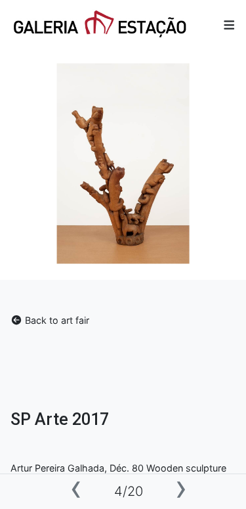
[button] (229, 25)
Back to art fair (55, 320)
